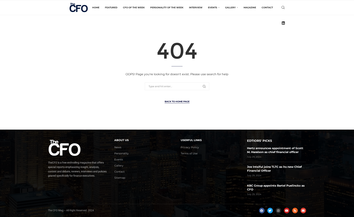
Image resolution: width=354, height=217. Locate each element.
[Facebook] (262, 210)
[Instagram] (278, 210)
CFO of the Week (134, 7)
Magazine (250, 7)
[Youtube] (286, 210)
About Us (121, 140)
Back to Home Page (177, 101)
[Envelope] (303, 210)
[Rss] (295, 210)
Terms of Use (189, 153)
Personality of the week (166, 7)
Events (118, 159)
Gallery (118, 165)
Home (95, 7)
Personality (121, 153)
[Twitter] (270, 210)
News (117, 147)
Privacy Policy (190, 147)
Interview (195, 7)
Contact (267, 7)
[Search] (283, 7)
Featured (111, 7)
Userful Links (191, 140)
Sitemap (119, 177)
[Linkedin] (283, 23)
